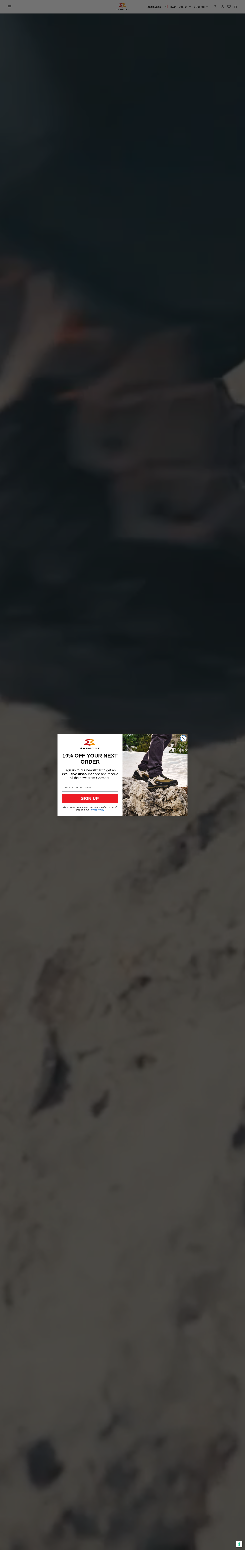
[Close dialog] (183, 738)
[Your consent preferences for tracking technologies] (239, 1544)
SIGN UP (90, 798)
